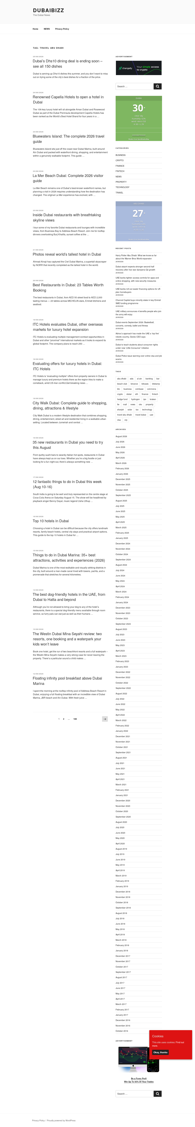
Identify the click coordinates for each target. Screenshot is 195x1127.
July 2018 (120, 918)
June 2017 (120, 988)
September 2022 (123, 688)
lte (118, 404)
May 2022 (120, 709)
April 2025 (120, 522)
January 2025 (122, 538)
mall (125, 404)
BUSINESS (120, 155)
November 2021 (123, 741)
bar (157, 378)
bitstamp (156, 383)
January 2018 (122, 950)
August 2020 (121, 822)
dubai (128, 394)
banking (149, 378)
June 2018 (120, 923)
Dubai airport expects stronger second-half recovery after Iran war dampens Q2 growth (135, 268)
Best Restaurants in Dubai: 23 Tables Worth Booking (68, 287)
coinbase (139, 388)
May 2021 (120, 773)
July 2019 (120, 854)
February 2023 (122, 661)
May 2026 (120, 452)
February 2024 (122, 597)
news (132, 404)
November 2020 (123, 805)
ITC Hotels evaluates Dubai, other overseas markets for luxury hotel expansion (68, 326)
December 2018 (123, 891)
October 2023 (122, 618)
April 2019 (120, 870)
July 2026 (120, 441)
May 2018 (120, 929)
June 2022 (120, 704)
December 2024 (123, 543)
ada (131, 378)
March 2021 (121, 784)
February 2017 (122, 1009)
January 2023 (122, 666)
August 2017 (121, 977)
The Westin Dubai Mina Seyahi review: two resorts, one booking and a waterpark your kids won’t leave (67, 639)
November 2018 (123, 897)
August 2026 (121, 436)
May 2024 (120, 580)
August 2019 (121, 848)
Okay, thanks (160, 1052)
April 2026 (120, 457)
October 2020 (122, 811)
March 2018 (121, 939)
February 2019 (122, 880)
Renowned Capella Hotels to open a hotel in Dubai (68, 99)
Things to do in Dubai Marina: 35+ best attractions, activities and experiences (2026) (69, 557)
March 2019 (121, 875)
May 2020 (120, 838)
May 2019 (120, 864)
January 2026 (122, 473)
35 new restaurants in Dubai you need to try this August (68, 444)
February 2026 (122, 468)
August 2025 (121, 500)
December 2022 (123, 672)
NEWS (47, 28)
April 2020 (120, 843)
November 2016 (123, 1025)
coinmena (151, 388)
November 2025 (123, 484)
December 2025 (123, 479)
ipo (144, 399)
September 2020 (123, 816)
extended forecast (138, 135)
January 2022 (122, 730)
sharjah (120, 409)
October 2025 (122, 489)
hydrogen (135, 399)
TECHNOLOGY (122, 187)
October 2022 (122, 682)
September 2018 (123, 907)
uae (151, 414)
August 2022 (121, 693)
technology (147, 409)
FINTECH (120, 171)
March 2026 (121, 463)
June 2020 (120, 832)
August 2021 (121, 757)
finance (145, 394)
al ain (139, 378)
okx (140, 404)
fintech (155, 394)
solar (130, 409)
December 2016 (123, 1020)
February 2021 (122, 789)
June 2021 (120, 768)
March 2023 (121, 655)
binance (134, 383)
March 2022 (121, 720)
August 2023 (121, 629)
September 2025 (123, 495)
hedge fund (122, 399)
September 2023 (123, 623)
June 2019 (120, 859)
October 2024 (122, 554)
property (149, 404)
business (128, 388)
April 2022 (120, 714)
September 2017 (123, 972)
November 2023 (123, 613)
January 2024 (122, 602)
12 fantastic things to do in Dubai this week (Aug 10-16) (67, 484)
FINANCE (120, 165)
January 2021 (122, 795)
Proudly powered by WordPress (61, 1120)
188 (75, 718)
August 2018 (121, 913)
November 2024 (123, 548)
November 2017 (123, 961)
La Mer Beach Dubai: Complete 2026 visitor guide (68, 178)
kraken (153, 399)
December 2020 (123, 800)
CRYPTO (120, 160)
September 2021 (123, 752)
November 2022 (123, 677)
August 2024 (121, 564)
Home (35, 28)
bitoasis (145, 383)
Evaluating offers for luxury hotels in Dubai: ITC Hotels (67, 366)
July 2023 (120, 634)
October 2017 (122, 966)
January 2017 (122, 1014)
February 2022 (122, 725)
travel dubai (140, 414)
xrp (125, 419)
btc (118, 388)
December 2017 (123, 955)
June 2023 (120, 639)
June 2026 (120, 447)
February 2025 (122, 532)
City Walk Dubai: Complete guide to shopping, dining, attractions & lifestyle (70, 405)
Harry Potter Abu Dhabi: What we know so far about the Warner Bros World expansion (136, 257)
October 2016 (122, 1030)
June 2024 (120, 575)
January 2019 (122, 886)
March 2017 (121, 1004)
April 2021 (120, 779)
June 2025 (120, 511)
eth (136, 394)
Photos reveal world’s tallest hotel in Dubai (67, 254)
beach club (122, 383)
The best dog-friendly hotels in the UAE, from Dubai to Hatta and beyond (69, 596)
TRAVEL (119, 192)
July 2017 (120, 982)
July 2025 (120, 505)
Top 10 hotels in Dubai (51, 520)
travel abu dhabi (124, 414)
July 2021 (120, 763)
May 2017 (120, 993)
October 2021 (122, 747)
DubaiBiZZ (48, 10)
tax (137, 409)
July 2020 (120, 827)
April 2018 (120, 934)
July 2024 (120, 570)
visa (119, 419)
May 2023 (120, 645)
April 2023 (120, 650)
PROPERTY (121, 181)
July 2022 (120, 698)
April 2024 (120, 586)
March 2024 (121, 591)
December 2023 (123, 607)
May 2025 (120, 516)
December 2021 (123, 736)
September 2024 (123, 559)
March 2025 (121, 527)
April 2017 (120, 998)
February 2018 (122, 945)
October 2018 (122, 902)
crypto (120, 394)
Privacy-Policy (62, 28)
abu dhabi (121, 378)
